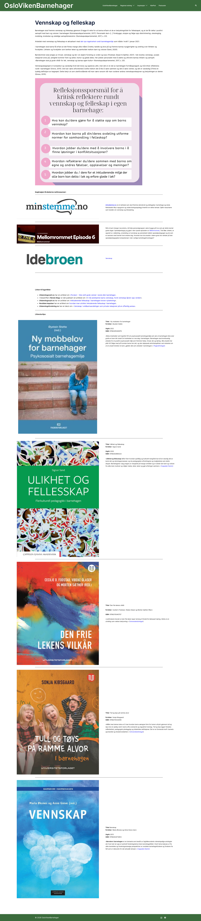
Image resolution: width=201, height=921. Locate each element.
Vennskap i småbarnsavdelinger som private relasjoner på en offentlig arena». (105, 306)
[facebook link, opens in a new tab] (165, 918)
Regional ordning (126, 5)
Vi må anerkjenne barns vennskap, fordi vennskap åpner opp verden (114, 298)
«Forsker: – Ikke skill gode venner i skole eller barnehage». (93, 295)
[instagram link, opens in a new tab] (161, 918)
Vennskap (109, 258)
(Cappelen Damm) (167, 466)
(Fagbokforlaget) (159, 346)
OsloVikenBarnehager (38, 5)
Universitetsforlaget (136, 621)
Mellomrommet (154, 230)
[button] (196, 5)
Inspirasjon (141, 5)
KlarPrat (153, 5)
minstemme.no (111, 205)
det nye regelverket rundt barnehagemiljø (97, 41)
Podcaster (162, 5)
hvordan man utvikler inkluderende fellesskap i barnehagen (92, 303)
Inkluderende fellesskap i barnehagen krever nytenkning (93, 300)
